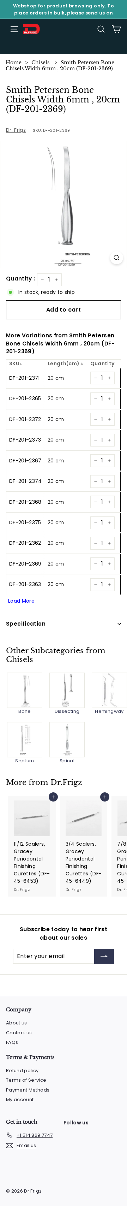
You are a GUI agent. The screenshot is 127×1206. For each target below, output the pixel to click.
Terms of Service (26, 1080)
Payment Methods (27, 1090)
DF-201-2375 (25, 522)
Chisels (40, 62)
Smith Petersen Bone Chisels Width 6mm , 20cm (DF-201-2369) (60, 65)
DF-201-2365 (25, 398)
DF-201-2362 (25, 542)
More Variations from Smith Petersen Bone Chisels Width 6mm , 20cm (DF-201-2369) (60, 343)
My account (20, 1099)
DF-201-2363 (25, 584)
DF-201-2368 (25, 502)
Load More (21, 600)
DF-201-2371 (24, 378)
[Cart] (116, 29)
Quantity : (20, 278)
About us (16, 1022)
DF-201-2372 (25, 419)
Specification (26, 623)
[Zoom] (116, 257)
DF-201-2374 (25, 481)
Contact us (19, 1032)
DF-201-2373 (25, 439)
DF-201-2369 (25, 563)
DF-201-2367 (25, 460)
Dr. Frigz (16, 130)
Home (14, 62)
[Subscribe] (104, 956)
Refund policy (22, 1070)
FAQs (12, 1042)
